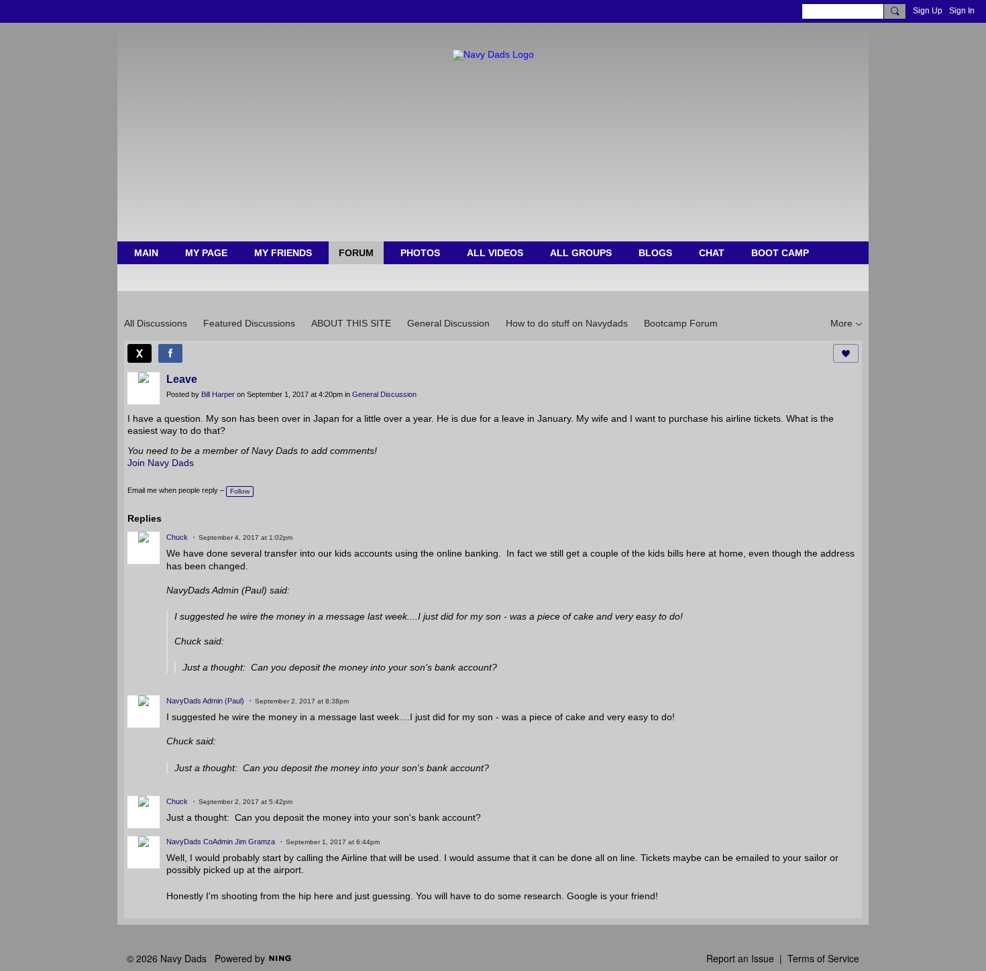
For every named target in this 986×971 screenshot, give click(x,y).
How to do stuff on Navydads (567, 323)
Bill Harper (218, 394)
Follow (240, 491)
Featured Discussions (249, 323)
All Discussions (155, 323)
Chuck (177, 537)
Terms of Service (823, 958)
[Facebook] (170, 353)
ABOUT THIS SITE (351, 323)
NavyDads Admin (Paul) (205, 701)
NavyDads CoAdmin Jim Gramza (220, 842)
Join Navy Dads (160, 462)
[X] (139, 353)
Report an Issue (740, 958)
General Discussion (448, 323)
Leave (181, 379)
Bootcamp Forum (681, 323)
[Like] (846, 353)
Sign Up (927, 10)
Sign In (962, 10)
